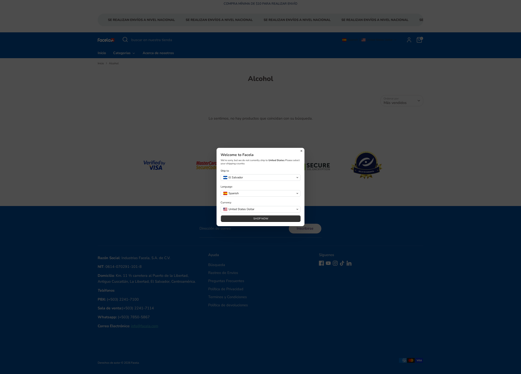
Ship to (225, 171)
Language (226, 187)
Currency (226, 202)
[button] (260, 177)
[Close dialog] (301, 151)
